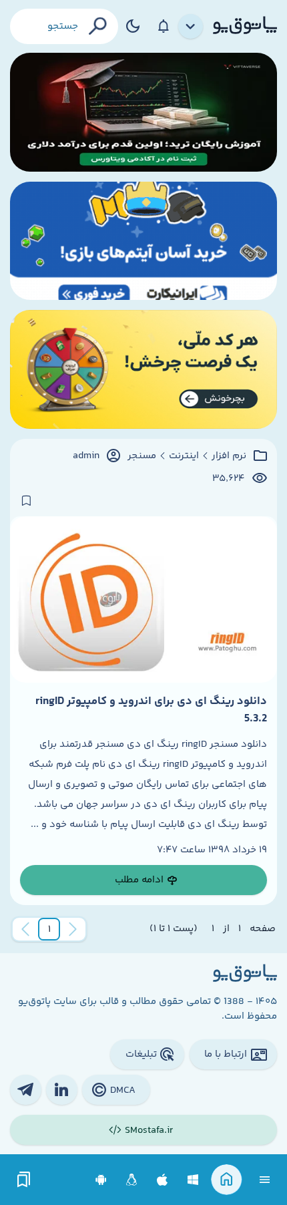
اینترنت (184, 456)
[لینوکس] (132, 1180)
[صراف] (143, 369)
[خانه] (226, 1180)
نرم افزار (229, 456)
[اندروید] (101, 1180)
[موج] (143, 112)
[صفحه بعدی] (25, 929)
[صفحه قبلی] (72, 929)
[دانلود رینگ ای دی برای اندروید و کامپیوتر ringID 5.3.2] (143, 599)
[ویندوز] (193, 1180)
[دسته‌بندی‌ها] (191, 26)
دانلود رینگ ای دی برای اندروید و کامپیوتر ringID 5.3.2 (151, 710)
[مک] (163, 1180)
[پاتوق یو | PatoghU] (245, 26)
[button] (49, 929)
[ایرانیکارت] (143, 241)
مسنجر (141, 456)
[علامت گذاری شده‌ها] (24, 1180)
